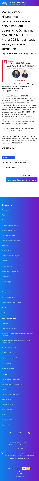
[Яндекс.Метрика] (15, 469)
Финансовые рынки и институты (15, 162)
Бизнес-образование (8, 297)
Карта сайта (6, 425)
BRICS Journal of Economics (10, 353)
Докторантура (6, 292)
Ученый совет (6, 220)
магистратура (8, 157)
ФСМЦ (4, 312)
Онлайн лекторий (7, 404)
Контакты (5, 260)
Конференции (6, 323)
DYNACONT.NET (19, 476)
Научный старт (7, 363)
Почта (4, 414)
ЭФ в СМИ (5, 245)
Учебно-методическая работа (11, 302)
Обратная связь (7, 420)
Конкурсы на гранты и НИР (10, 328)
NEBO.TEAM (19, 474)
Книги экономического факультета (13, 384)
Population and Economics (10, 358)
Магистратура (6, 282)
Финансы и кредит (10, 167)
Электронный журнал (9, 348)
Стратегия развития (8, 235)
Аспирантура (6, 287)
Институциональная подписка (11, 394)
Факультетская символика (10, 255)
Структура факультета (9, 215)
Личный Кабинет (7, 409)
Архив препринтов (8, 368)
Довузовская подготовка (10, 271)
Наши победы (6, 250)
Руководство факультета (10, 210)
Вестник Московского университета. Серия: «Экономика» (16, 341)
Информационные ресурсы (11, 379)
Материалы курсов (8, 399)
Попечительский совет (9, 230)
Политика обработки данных (19, 458)
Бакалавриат (6, 276)
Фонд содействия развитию (11, 240)
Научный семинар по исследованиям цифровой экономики (17, 334)
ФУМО (4, 307)
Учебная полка (6, 389)
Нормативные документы (10, 225)
